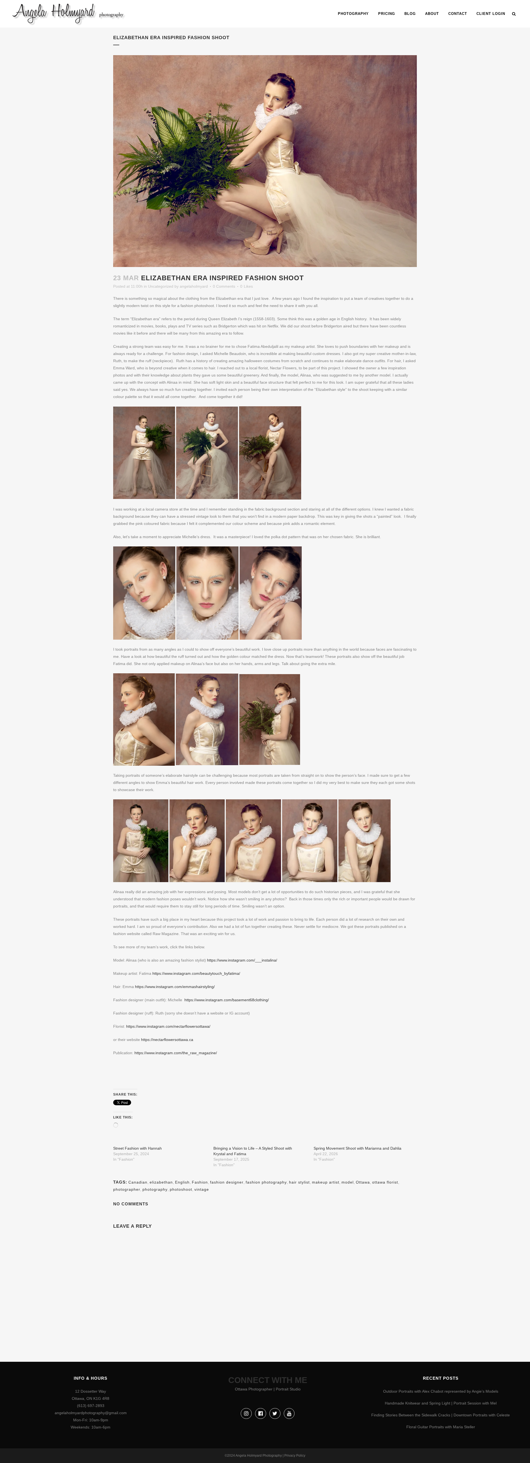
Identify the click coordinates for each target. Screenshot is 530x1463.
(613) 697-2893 (90, 1405)
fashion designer (226, 1182)
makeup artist (325, 1182)
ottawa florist (385, 1182)
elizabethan (161, 1182)
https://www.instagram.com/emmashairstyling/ (175, 986)
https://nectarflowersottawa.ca (167, 1039)
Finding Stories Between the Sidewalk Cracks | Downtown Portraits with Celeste (440, 1415)
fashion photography (266, 1182)
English (182, 1182)
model (347, 1182)
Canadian (137, 1182)
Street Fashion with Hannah (137, 1148)
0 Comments (224, 286)
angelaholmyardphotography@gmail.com (91, 1413)
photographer (126, 1189)
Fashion (200, 1182)
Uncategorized (160, 286)
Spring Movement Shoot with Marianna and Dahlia (357, 1148)
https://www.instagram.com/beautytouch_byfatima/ (196, 973)
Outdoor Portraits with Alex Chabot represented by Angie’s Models (440, 1391)
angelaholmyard (194, 286)
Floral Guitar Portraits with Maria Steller (440, 1427)
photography (155, 1189)
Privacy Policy (294, 1455)
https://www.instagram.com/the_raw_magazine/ (175, 1053)
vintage (201, 1189)
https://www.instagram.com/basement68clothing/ (226, 1000)
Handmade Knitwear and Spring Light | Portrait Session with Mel (441, 1403)
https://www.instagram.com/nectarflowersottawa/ (168, 1026)
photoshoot (181, 1189)
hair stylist (299, 1182)
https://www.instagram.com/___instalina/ (242, 960)
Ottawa (363, 1182)
